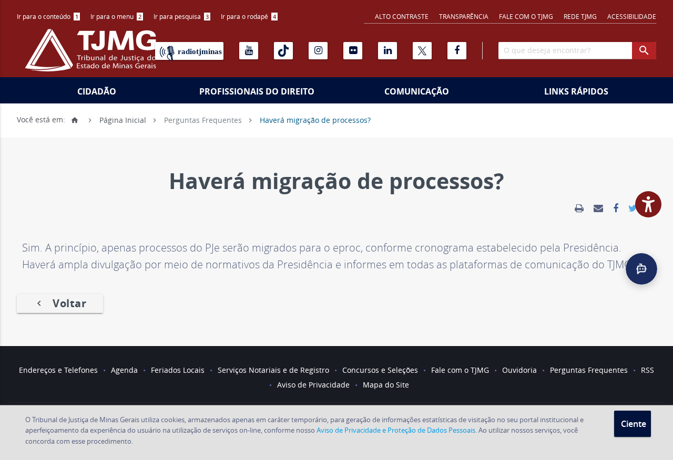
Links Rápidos (576, 91)
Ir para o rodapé (248, 16)
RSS (647, 370)
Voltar (60, 303)
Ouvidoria (519, 370)
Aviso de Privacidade (313, 385)
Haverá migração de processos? (315, 119)
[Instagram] (318, 50)
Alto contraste (402, 16)
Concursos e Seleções (380, 370)
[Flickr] (352, 50)
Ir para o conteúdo (47, 16)
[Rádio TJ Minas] (189, 51)
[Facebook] (456, 50)
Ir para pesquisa (181, 16)
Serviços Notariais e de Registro (273, 370)
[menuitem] (48, 17)
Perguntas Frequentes (203, 119)
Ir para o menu (115, 16)
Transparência (463, 16)
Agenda (124, 370)
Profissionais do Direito (256, 91)
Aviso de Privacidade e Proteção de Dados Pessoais (396, 430)
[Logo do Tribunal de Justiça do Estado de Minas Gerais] (93, 55)
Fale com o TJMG (526, 16)
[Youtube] (248, 50)
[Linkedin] (387, 50)
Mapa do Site (386, 385)
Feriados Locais (178, 370)
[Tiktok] (283, 50)
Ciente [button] (633, 424)
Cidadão (96, 91)
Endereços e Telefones (58, 370)
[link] (579, 208)
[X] (422, 50)
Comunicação (416, 91)
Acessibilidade (631, 16)
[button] (641, 269)
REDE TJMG (580, 16)
